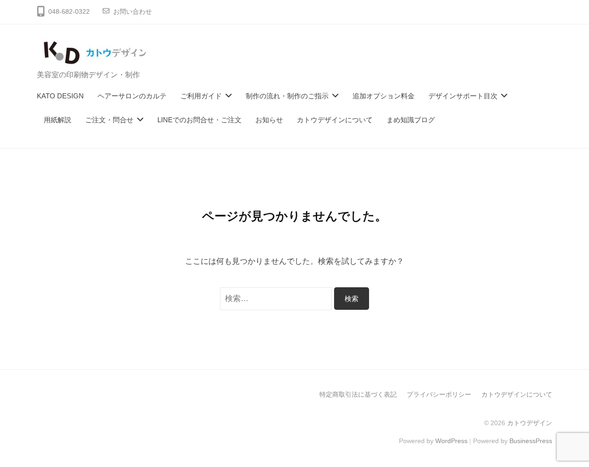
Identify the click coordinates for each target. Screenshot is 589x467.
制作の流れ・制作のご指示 (287, 96)
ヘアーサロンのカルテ (132, 96)
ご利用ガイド (201, 96)
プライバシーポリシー (439, 394)
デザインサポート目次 (462, 96)
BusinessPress (530, 440)
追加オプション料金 (383, 96)
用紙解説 (57, 120)
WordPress (451, 440)
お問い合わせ (132, 11)
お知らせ (269, 120)
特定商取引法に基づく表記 (358, 394)
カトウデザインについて (335, 120)
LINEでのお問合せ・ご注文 (199, 120)
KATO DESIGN (60, 96)
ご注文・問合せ (109, 120)
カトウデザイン (529, 423)
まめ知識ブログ (411, 120)
